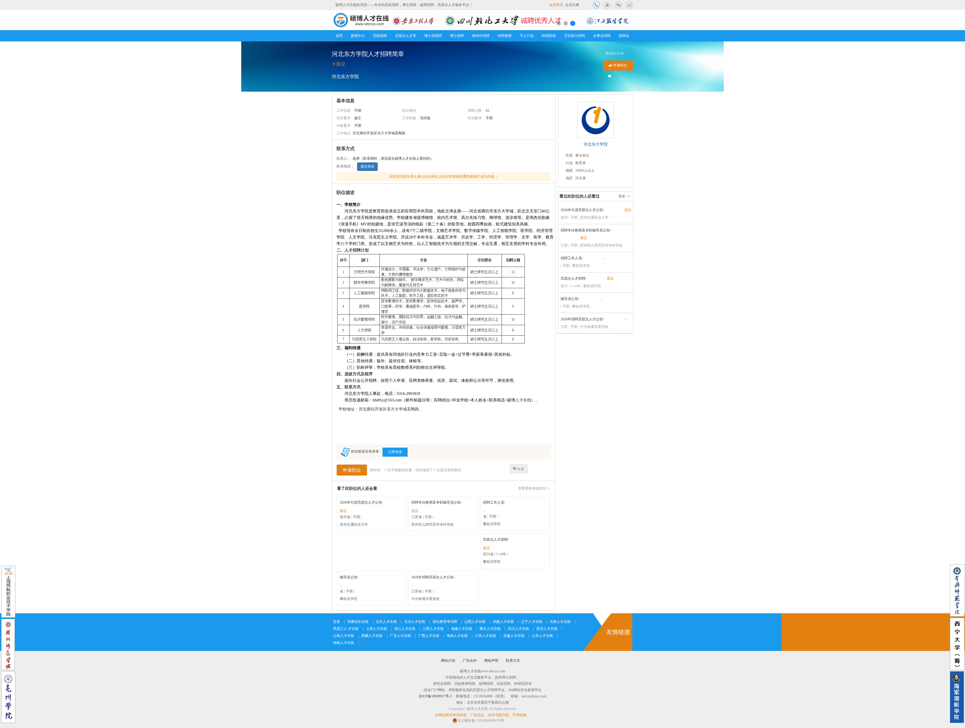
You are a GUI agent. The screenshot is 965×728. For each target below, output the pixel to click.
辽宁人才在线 (531, 622)
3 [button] (572, 23)
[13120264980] (596, 5)
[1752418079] (607, 5)
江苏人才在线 (485, 636)
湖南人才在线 (343, 643)
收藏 (520, 469)
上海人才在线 (376, 629)
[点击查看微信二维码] (618, 5)
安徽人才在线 (513, 636)
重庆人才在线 (490, 629)
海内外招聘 (481, 36)
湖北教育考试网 (444, 622)
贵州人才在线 (546, 629)
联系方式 (513, 660)
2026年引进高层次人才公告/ (361, 502)
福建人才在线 (461, 629)
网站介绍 (448, 660)
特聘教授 (505, 36)
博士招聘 (457, 36)
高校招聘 (380, 36)
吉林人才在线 (560, 622)
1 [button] (558, 23)
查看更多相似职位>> (534, 488)
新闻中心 (358, 36)
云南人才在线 (343, 636)
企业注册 (572, 5)
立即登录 (395, 452)
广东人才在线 (400, 636)
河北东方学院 (345, 76)
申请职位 (620, 65)
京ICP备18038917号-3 (435, 696)
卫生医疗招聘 (574, 36)
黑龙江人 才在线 (346, 629)
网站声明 (491, 660)
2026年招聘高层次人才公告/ (433, 577)
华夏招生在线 (357, 622)
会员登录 (556, 5)
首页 (339, 36)
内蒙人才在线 (503, 622)
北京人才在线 (386, 622)
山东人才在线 (542, 636)
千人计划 (527, 36)
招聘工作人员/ (494, 502)
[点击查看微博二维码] (629, 5)
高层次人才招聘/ (496, 539)
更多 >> (624, 196)
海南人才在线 (457, 636)
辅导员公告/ (349, 577)
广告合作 (470, 660)
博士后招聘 (433, 36)
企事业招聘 (602, 36)
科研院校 (549, 36)
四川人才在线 (518, 629)
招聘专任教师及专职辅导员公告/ (436, 502)
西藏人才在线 (371, 636)
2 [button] (565, 23)
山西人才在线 (475, 622)
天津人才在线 (414, 622)
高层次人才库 (405, 36)
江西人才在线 (433, 629)
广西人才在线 (428, 636)
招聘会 (624, 36)
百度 (336, 622)
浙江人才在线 (404, 629)
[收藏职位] (609, 77)
